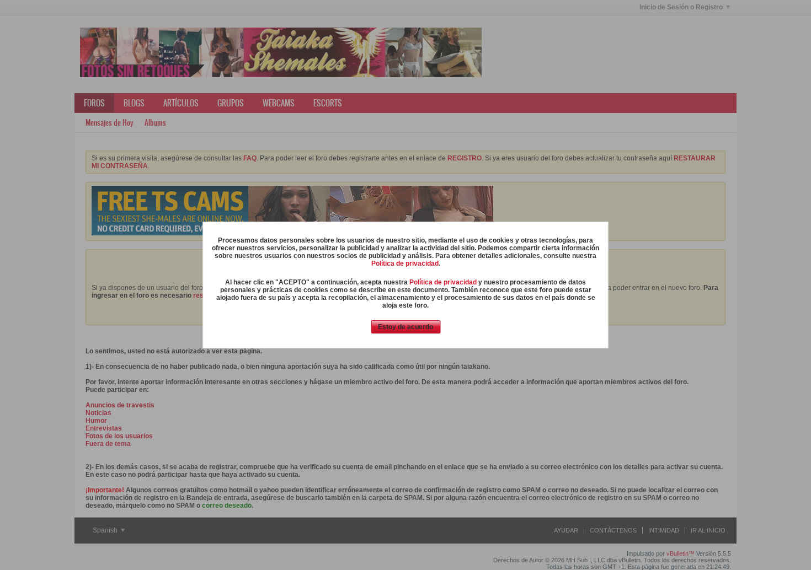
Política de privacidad (405, 263)
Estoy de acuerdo (405, 327)
